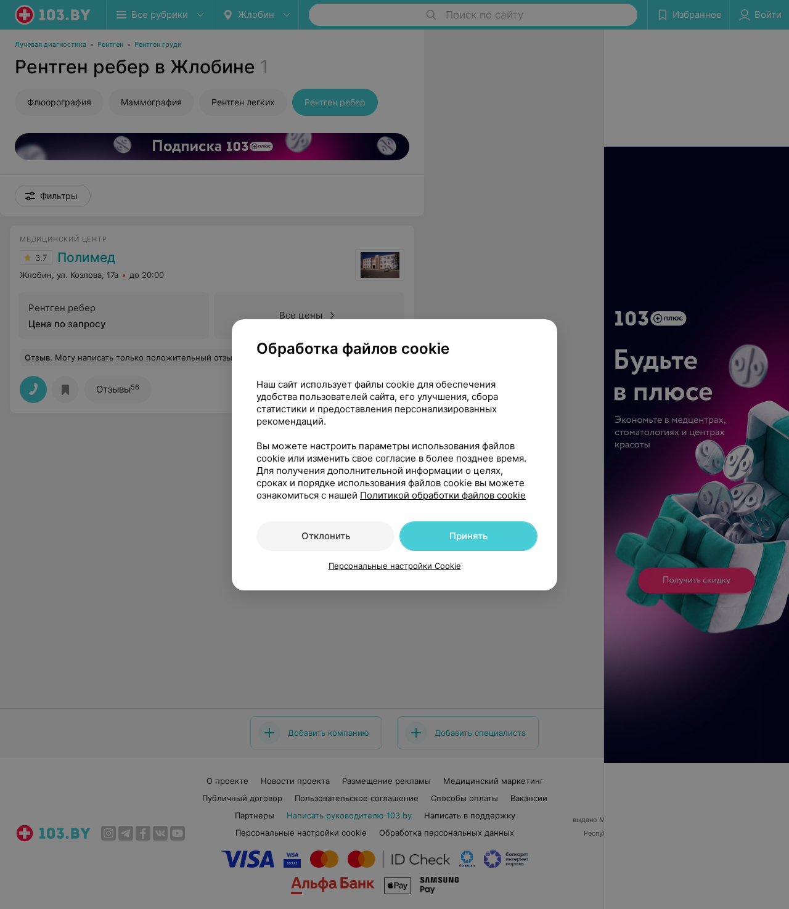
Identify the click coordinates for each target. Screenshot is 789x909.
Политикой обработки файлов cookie (443, 495)
